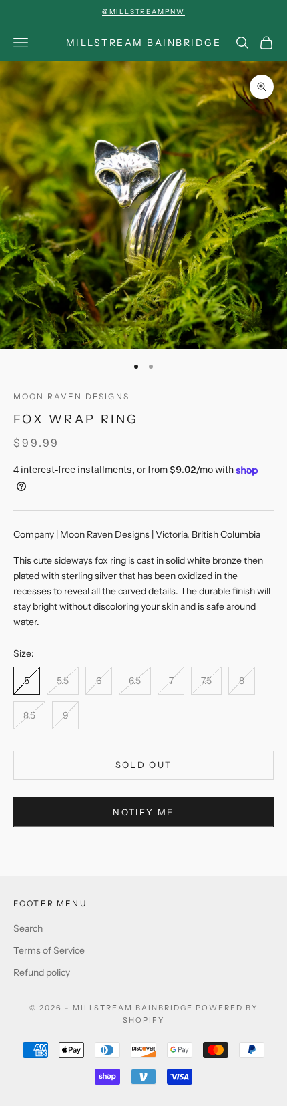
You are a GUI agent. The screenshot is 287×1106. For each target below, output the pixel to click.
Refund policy (41, 972)
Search (28, 928)
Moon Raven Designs (71, 396)
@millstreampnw (143, 11)
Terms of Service (49, 950)
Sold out (143, 764)
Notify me (143, 812)
